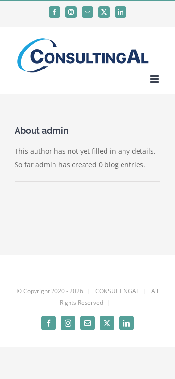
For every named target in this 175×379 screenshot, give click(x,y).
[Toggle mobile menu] (155, 79)
